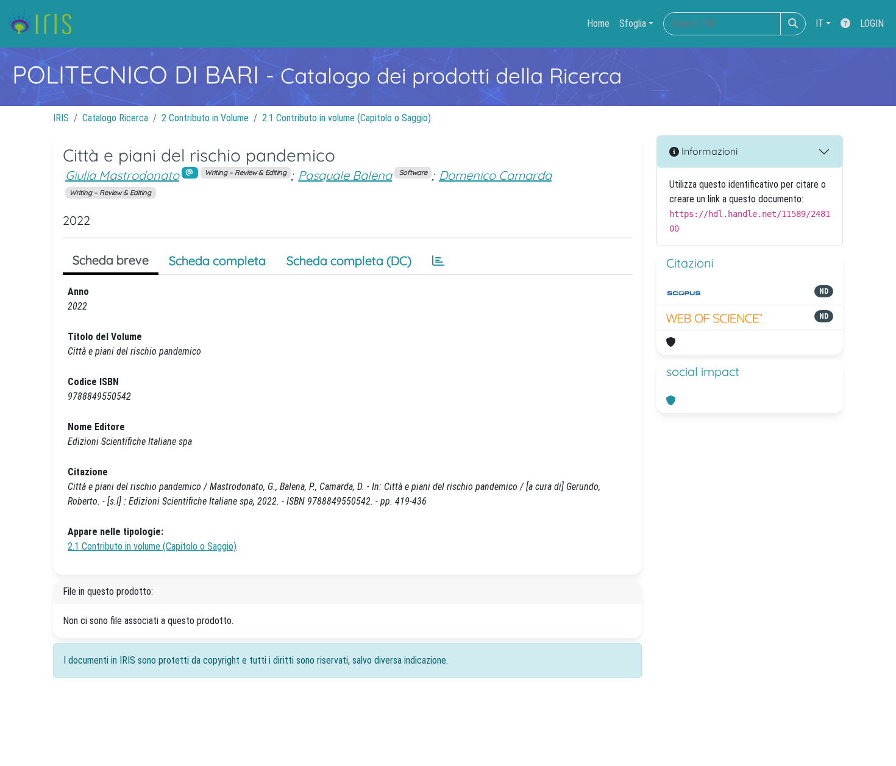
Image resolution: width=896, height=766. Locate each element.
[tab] (438, 261)
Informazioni (708, 151)
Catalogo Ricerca (115, 118)
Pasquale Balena (345, 175)
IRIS (61, 118)
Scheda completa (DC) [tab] (348, 260)
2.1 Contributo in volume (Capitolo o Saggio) (346, 118)
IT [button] (819, 23)
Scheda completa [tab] (217, 260)
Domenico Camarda (495, 175)
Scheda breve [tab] (111, 260)
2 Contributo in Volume (205, 118)
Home (598, 23)
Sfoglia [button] (632, 23)
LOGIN (872, 23)
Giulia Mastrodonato (122, 175)
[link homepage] (44, 23)
